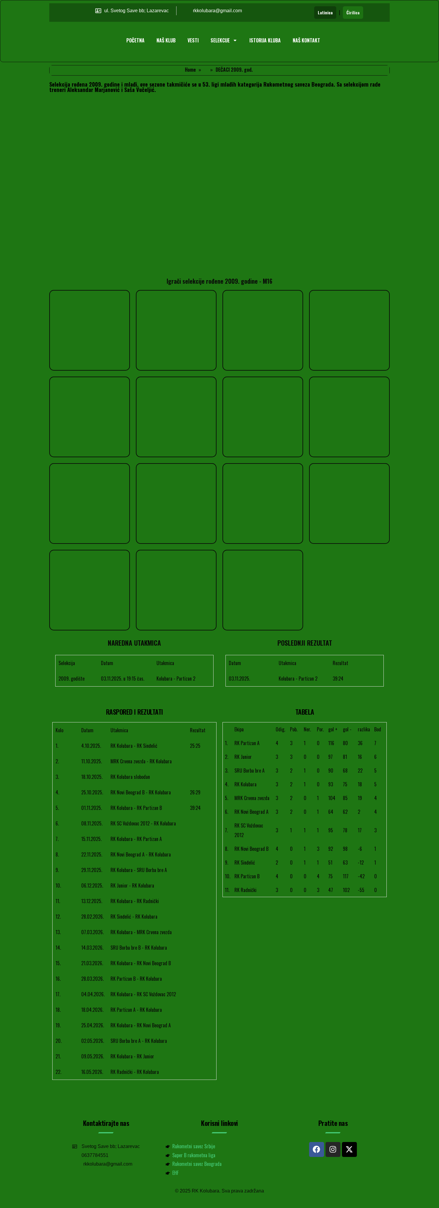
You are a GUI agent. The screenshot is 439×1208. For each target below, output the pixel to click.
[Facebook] (316, 1149)
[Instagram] (333, 1149)
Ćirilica (353, 12)
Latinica (325, 12)
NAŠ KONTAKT (306, 40)
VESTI (193, 40)
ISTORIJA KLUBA (265, 40)
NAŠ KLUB (166, 40)
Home (190, 69)
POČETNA (135, 40)
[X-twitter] (349, 1149)
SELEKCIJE (220, 40)
